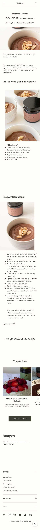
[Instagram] (9, 514)
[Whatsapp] (30, 514)
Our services (7, 480)
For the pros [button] (7, 498)
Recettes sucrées (20, 14)
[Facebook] (14, 514)
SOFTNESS (19, 65)
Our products (7, 477)
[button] (4, 3)
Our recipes (7, 484)
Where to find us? (9, 487)
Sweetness (16, 266)
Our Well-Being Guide (10, 490)
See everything (20, 419)
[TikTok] (25, 514)
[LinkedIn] (4, 514)
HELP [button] (5, 506)
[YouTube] (20, 514)
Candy (27, 152)
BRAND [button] (6, 472)
